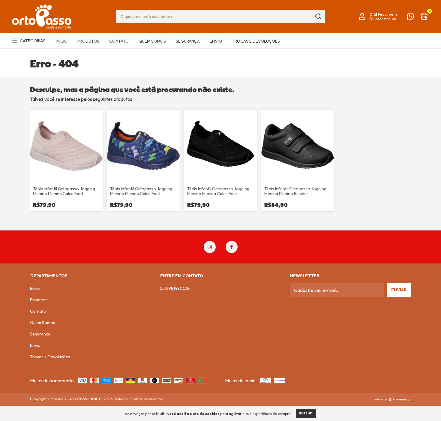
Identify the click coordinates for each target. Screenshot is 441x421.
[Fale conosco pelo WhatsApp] (410, 17)
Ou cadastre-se (382, 19)
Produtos (88, 41)
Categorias (32, 41)
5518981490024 (175, 288)
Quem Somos (152, 41)
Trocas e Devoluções (256, 41)
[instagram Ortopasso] (210, 247)
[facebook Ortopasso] (232, 247)
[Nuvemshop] (392, 400)
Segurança (188, 41)
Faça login (387, 14)
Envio (216, 41)
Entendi (306, 413)
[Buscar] (318, 16)
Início (62, 41)
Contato (119, 41)
